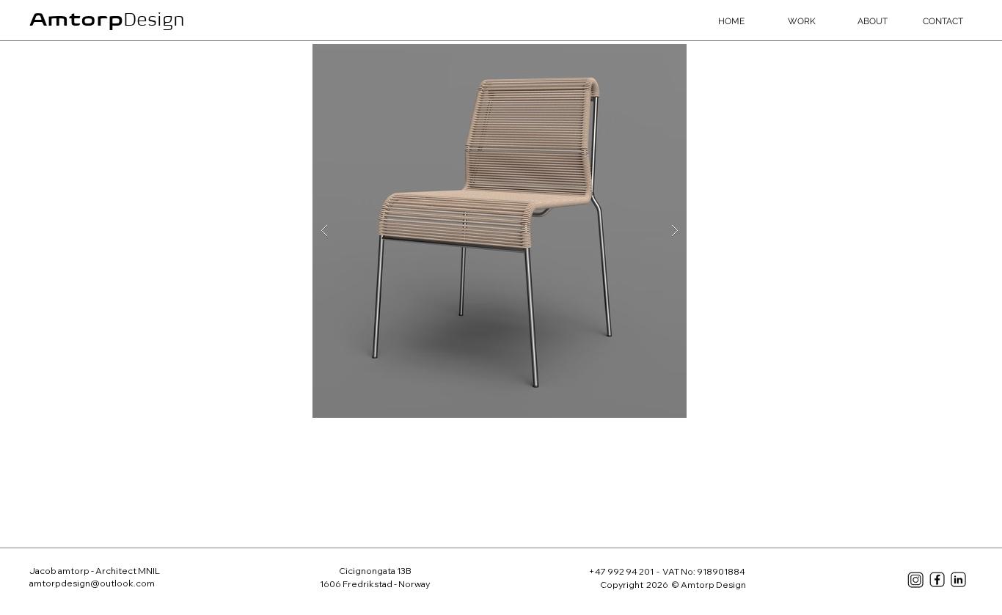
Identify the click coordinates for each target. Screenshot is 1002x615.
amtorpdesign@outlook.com (92, 583)
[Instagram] (915, 580)
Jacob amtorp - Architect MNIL (95, 570)
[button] (499, 231)
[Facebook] (937, 579)
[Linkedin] (958, 579)
